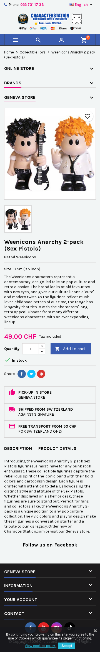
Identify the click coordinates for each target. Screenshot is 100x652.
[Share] (22, 374)
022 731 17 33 (32, 5)
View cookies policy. (40, 646)
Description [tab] (18, 448)
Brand (9, 257)
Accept (66, 646)
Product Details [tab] (57, 448)
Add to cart (70, 348)
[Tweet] (31, 374)
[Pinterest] (41, 374)
